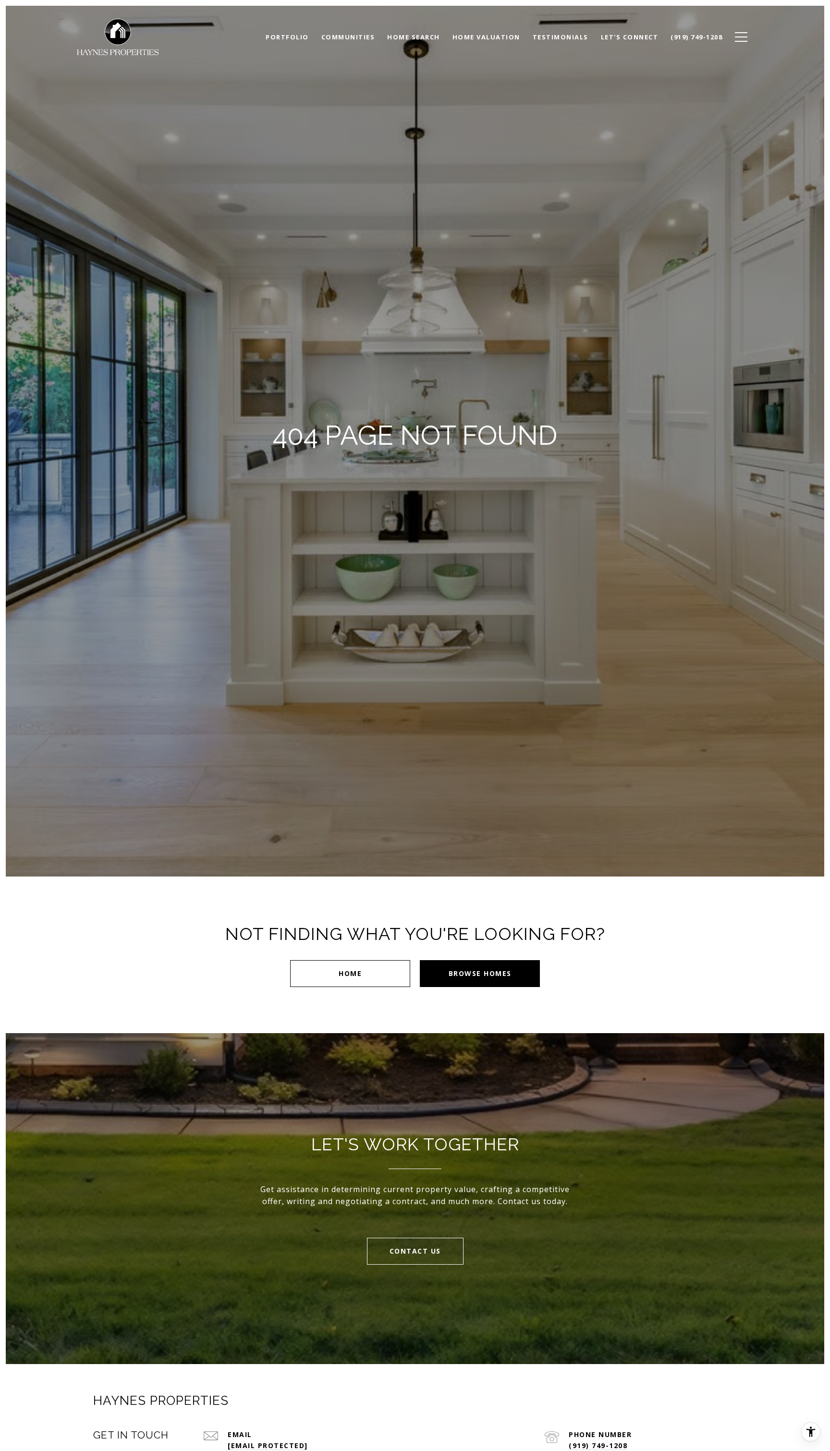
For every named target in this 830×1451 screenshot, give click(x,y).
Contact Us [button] (415, 1251)
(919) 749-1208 (598, 1445)
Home (350, 973)
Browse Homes (480, 973)
